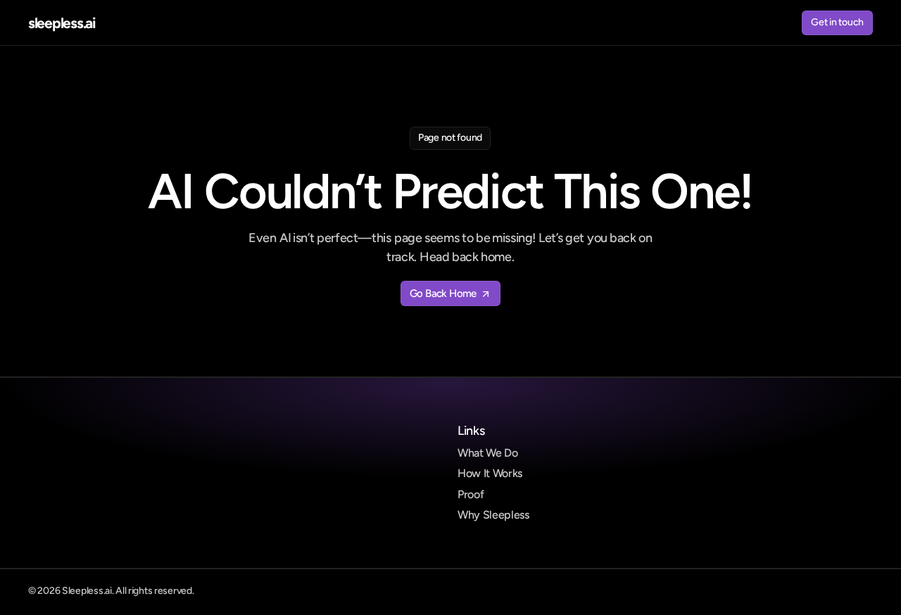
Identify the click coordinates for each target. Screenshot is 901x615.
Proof (471, 494)
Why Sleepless (493, 514)
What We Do (488, 452)
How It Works (490, 473)
